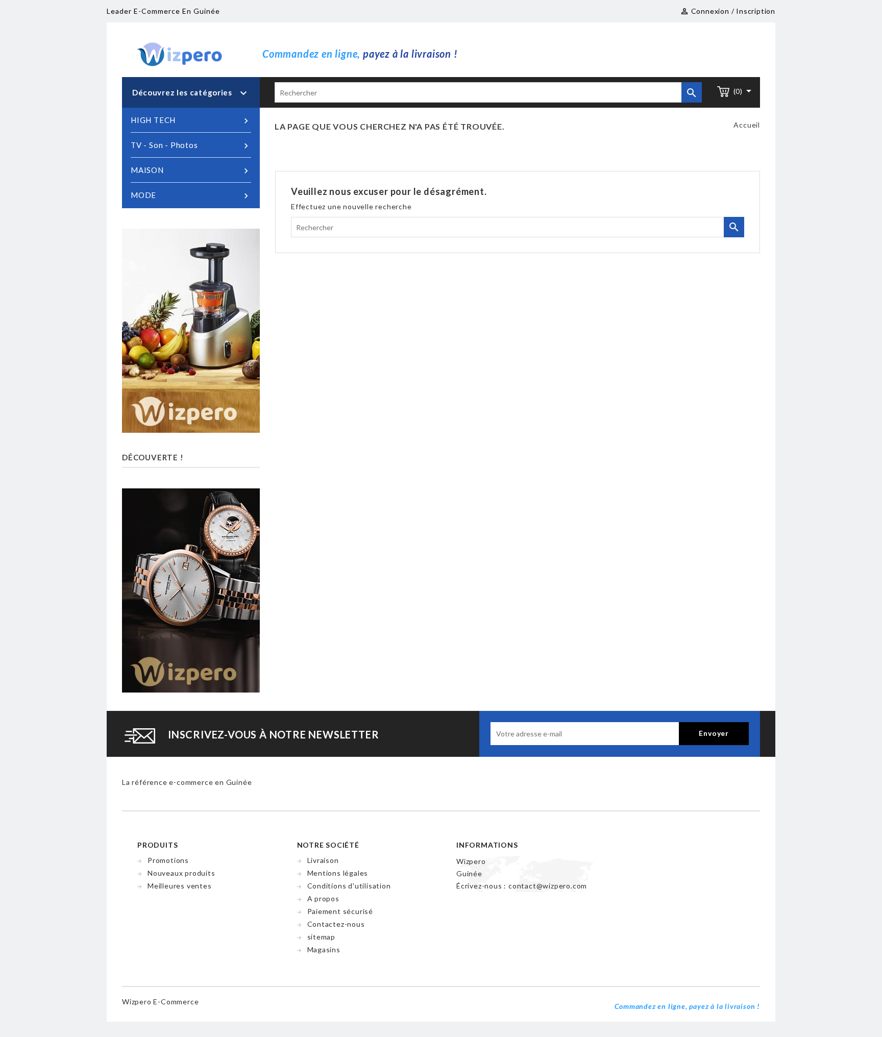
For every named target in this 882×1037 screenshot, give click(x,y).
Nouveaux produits (181, 873)
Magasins (323, 949)
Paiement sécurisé (340, 911)
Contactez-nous (336, 924)
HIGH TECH (191, 120)
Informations (487, 845)
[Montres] (191, 589)
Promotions (168, 860)
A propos (323, 898)
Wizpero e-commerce (160, 1001)
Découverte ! (153, 457)
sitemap (321, 936)
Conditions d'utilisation (349, 885)
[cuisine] (191, 330)
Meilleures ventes (180, 885)
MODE (191, 195)
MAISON (191, 170)
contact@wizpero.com (547, 885)
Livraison (323, 860)
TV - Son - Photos (191, 145)
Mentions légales (338, 873)
